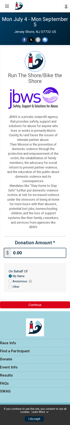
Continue (35, 305)
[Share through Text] (45, 39)
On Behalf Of (18, 271)
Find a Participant (15, 351)
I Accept (34, 419)
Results (6, 375)
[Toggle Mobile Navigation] (7, 6)
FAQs (4, 383)
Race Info (8, 343)
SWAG (5, 391)
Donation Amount (35, 242)
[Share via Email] (38, 39)
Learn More (38, 412)
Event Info (9, 367)
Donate (6, 359)
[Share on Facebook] (24, 39)
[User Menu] (66, 6)
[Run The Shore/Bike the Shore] (18, 9)
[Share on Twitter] (31, 39)
